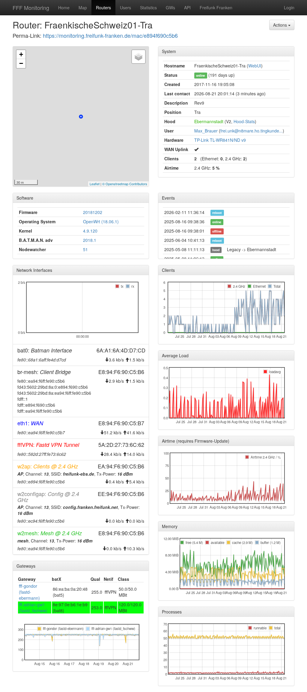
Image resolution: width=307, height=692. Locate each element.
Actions (280, 25)
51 (85, 249)
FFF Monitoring (31, 7)
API (187, 7)
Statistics (148, 7)
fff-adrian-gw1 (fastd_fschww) (33, 607)
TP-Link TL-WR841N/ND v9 (220, 140)
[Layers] (138, 56)
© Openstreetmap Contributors (124, 183)
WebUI (254, 66)
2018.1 (89, 240)
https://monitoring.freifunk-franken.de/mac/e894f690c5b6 (110, 35)
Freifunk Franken (216, 7)
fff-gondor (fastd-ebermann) (29, 592)
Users (125, 7)
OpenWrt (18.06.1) (101, 221)
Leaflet (95, 183)
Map (83, 7)
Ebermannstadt (208, 121)
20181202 (92, 212)
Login (289, 7)
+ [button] (21, 54)
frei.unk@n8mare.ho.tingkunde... (251, 131)
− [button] (21, 63)
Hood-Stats (244, 121)
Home (64, 7)
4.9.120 (90, 231)
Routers (103, 7)
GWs (170, 7)
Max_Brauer (206, 131)
